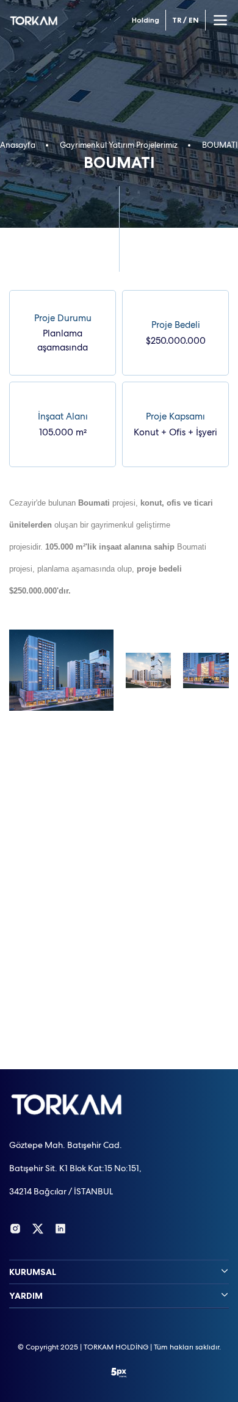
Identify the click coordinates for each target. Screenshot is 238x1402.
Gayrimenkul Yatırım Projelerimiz (119, 145)
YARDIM (26, 1295)
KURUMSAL (32, 1271)
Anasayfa (17, 145)
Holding (145, 20)
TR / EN (185, 20)
